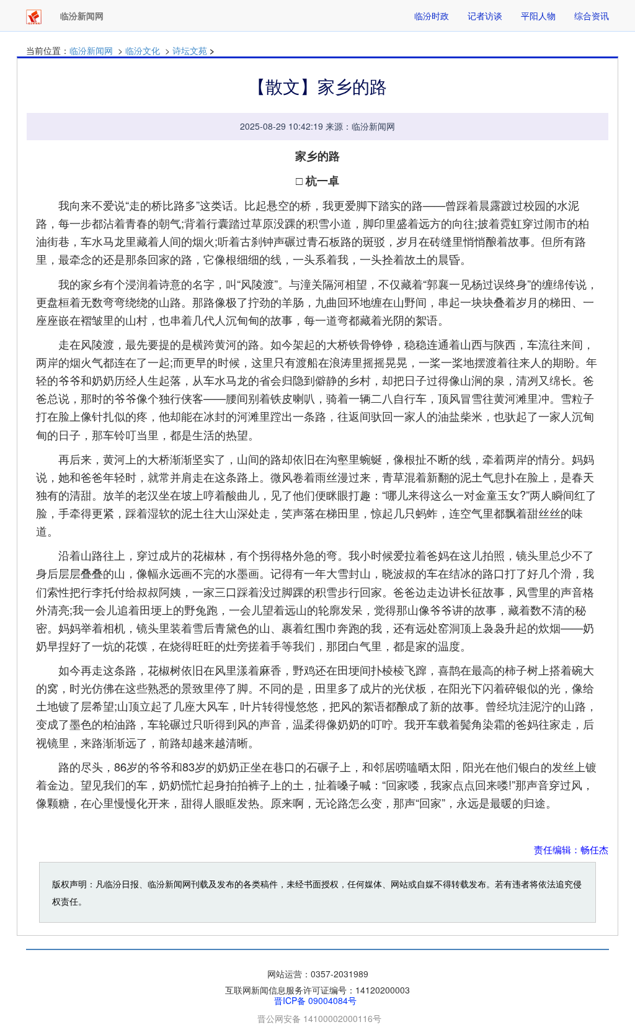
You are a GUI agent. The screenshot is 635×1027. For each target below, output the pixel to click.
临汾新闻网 (91, 50)
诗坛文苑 (189, 50)
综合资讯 (591, 15)
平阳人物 (538, 15)
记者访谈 (485, 15)
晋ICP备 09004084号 (315, 1000)
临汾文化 (142, 50)
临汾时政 (431, 15)
